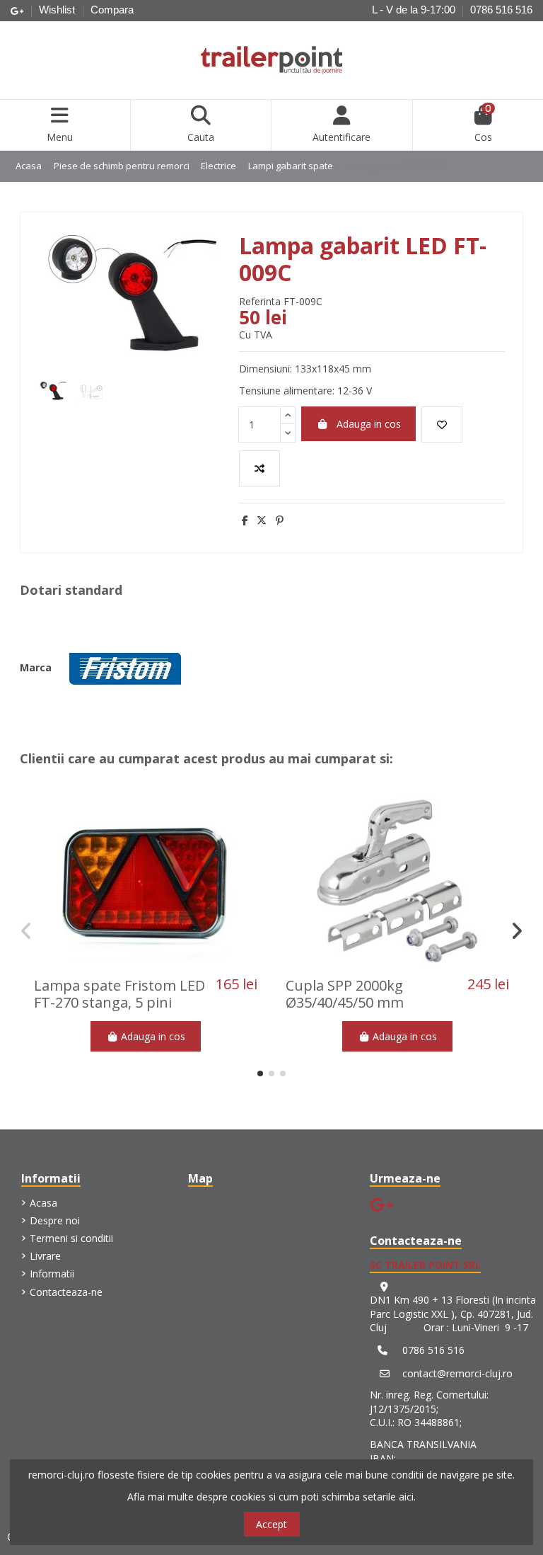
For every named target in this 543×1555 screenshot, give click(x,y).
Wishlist (58, 10)
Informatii (52, 1273)
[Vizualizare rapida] (165, 965)
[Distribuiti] (245, 520)
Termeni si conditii (71, 1238)
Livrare (45, 1256)
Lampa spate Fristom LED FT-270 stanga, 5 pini (119, 994)
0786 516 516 (501, 10)
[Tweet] (262, 520)
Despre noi (55, 1220)
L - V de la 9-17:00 (413, 10)
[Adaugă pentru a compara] (259, 468)
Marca (36, 667)
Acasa (43, 1202)
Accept (271, 1524)
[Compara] (145, 965)
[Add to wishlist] (441, 424)
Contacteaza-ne (66, 1292)
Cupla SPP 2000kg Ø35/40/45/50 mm (345, 994)
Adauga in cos (369, 424)
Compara (112, 10)
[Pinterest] (280, 520)
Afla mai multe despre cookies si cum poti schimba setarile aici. (271, 1496)
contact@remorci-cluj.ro (457, 1373)
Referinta (260, 301)
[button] (260, 1073)
